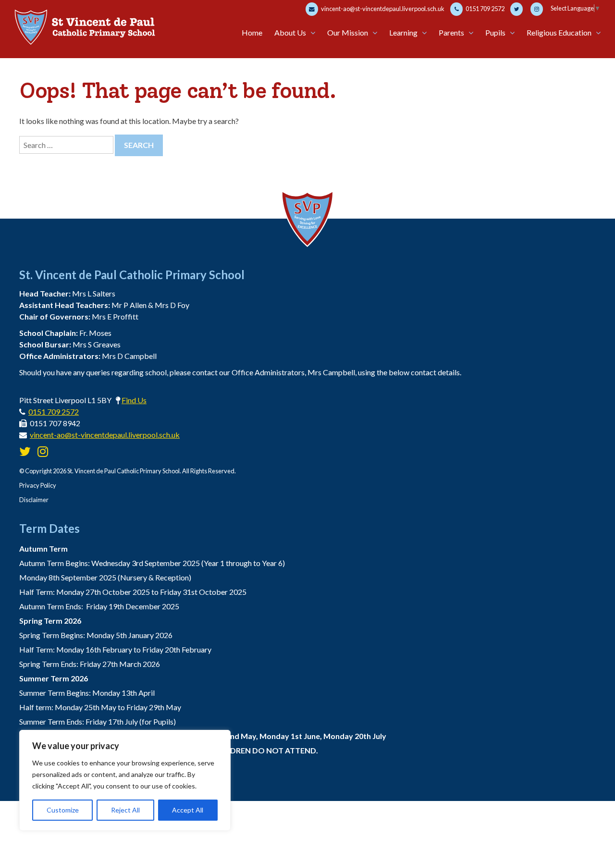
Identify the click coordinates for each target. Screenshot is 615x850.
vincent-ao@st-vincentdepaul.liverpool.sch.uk (382, 8)
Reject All (125, 810)
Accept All (187, 810)
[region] (125, 780)
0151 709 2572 (484, 8)
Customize (63, 810)
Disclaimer (34, 500)
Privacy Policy (37, 485)
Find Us (134, 400)
